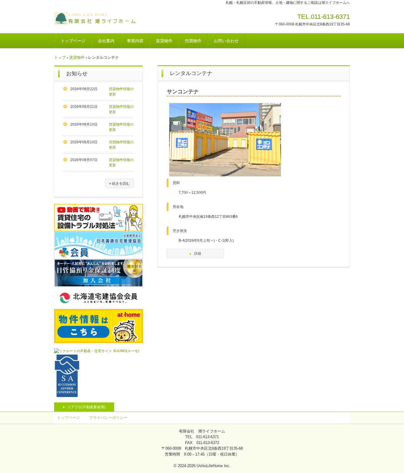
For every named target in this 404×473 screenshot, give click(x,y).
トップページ (73, 40)
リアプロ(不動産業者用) (86, 407)
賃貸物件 (164, 40)
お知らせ (77, 74)
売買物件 (193, 40)
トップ (60, 57)
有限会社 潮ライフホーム (95, 18)
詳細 (197, 253)
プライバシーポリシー (108, 417)
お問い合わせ (226, 40)
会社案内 (106, 40)
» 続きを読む (119, 183)
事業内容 (135, 40)
